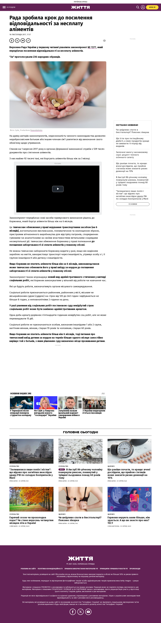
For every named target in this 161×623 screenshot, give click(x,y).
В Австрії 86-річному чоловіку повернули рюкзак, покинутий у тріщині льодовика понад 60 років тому (132, 181)
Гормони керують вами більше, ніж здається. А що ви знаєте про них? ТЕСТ (129, 520)
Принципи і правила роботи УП (114, 569)
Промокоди (135, 569)
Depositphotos (36, 130)
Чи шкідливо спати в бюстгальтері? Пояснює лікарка (132, 131)
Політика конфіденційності (50, 569)
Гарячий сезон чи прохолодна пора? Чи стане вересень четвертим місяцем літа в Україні (31, 520)
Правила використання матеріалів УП (81, 569)
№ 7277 (92, 47)
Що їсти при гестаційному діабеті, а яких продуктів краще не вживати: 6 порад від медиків (132, 142)
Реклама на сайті (28, 569)
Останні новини (127, 125)
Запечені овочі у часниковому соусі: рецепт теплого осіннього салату (132, 155)
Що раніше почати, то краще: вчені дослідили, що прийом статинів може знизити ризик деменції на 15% (131, 167)
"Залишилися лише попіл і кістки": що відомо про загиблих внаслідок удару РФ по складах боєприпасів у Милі (132, 195)
